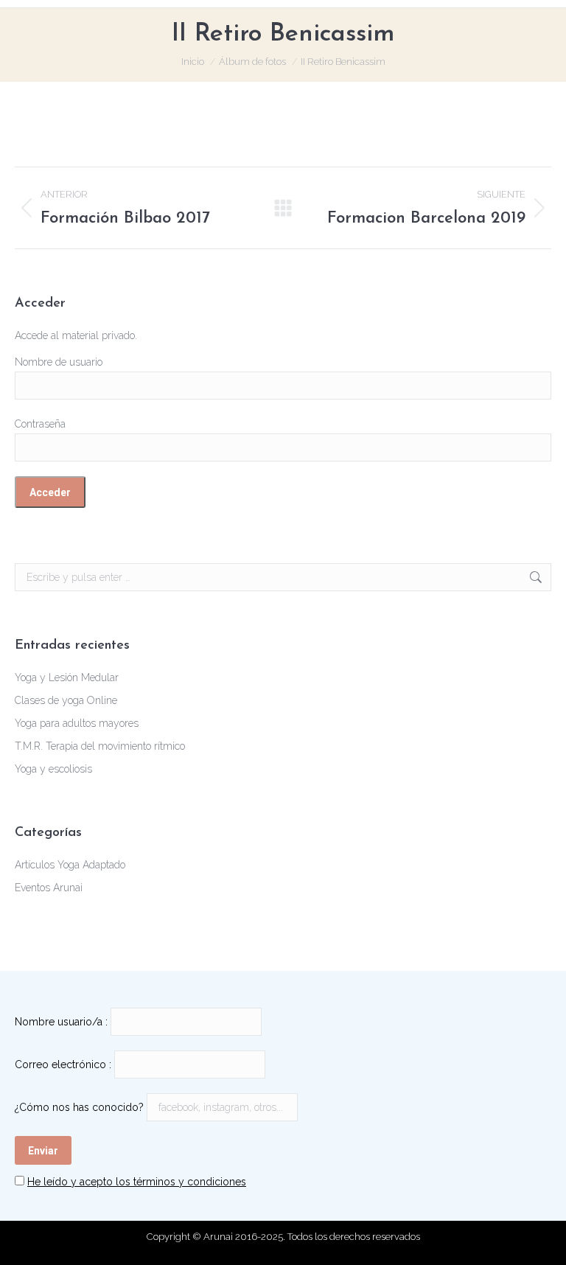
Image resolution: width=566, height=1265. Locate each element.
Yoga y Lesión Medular (67, 677)
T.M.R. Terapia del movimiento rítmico (100, 746)
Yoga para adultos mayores (77, 723)
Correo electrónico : (63, 1064)
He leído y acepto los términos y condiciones (136, 1182)
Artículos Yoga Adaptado (70, 865)
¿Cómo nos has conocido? (79, 1107)
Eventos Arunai (49, 887)
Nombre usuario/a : (61, 1022)
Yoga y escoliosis (53, 769)
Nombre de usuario (58, 362)
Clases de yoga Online (66, 700)
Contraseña (40, 424)
